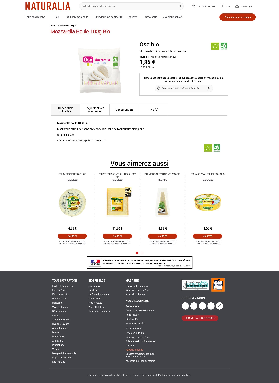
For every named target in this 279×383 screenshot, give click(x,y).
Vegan (55, 349)
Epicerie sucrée (60, 294)
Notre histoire (133, 314)
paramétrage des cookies (200, 318)
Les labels (94, 290)
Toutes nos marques (99, 311)
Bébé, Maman (59, 311)
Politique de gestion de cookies (174, 375)
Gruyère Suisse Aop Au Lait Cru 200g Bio (117, 175)
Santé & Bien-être (61, 319)
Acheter (72, 236)
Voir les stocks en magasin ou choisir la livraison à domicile (72, 242)
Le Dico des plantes (99, 294)
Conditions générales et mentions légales (109, 375)
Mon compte (246, 6)
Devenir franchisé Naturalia (140, 310)
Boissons (57, 302)
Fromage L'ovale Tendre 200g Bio (208, 174)
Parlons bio (95, 286)
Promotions (58, 345)
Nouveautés (58, 336)
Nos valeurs (132, 319)
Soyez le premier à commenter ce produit (158, 57)
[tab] (65, 110)
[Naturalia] (47, 6)
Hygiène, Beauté (60, 324)
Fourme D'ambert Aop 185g (72, 174)
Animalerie (57, 340)
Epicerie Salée (59, 290)
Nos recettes (95, 302)
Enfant (55, 315)
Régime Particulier (61, 357)
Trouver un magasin (206, 6)
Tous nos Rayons (35, 17)
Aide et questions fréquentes (140, 341)
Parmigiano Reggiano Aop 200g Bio (162, 174)
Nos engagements (135, 323)
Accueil (52, 25)
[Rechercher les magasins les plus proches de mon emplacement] (158, 88)
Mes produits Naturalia (64, 353)
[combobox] (131, 6)
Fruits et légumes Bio (63, 286)
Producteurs (95, 298)
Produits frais (59, 298)
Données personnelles (144, 375)
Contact (130, 345)
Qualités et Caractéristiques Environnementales (140, 355)
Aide (228, 6)
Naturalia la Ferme (135, 294)
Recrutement (132, 306)
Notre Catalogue (97, 307)
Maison (56, 332)
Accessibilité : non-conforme (140, 360)
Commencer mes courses (238, 17)
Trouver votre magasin (137, 286)
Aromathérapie (60, 328)
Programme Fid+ (134, 328)
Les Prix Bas (58, 361)
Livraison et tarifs (135, 332)
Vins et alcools (60, 307)
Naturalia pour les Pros (137, 290)
